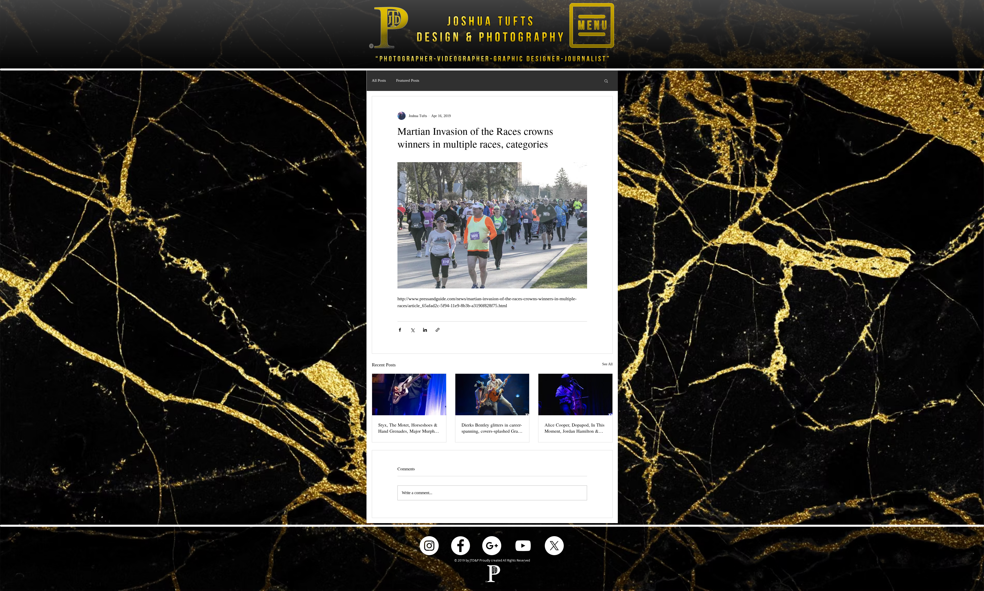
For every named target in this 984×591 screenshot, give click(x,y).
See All (607, 364)
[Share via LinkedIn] (425, 329)
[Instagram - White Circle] (429, 545)
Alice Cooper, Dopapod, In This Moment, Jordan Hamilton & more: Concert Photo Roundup (574, 428)
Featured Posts (407, 80)
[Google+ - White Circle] (491, 545)
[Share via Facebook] (399, 329)
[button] (591, 25)
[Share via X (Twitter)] (412, 329)
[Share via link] (437, 329)
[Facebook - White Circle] (460, 545)
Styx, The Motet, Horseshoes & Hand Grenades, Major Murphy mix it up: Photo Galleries (407, 428)
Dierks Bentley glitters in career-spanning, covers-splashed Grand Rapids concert (492, 428)
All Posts (379, 80)
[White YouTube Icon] (523, 545)
